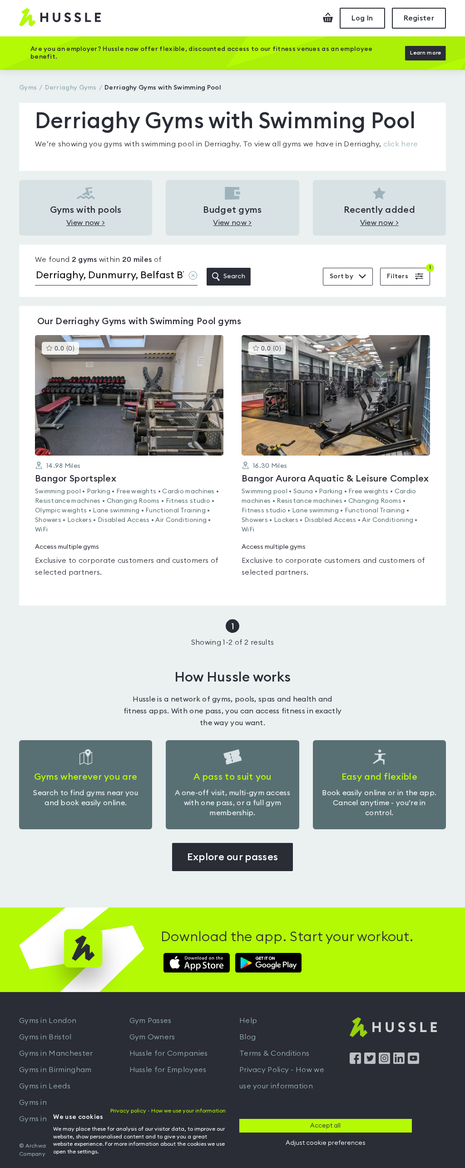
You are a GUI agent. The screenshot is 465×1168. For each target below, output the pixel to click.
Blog (247, 1037)
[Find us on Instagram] (384, 1061)
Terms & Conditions (274, 1053)
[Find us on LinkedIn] (399, 1061)
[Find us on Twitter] (370, 1061)
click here (400, 144)
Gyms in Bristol (45, 1037)
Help (248, 1020)
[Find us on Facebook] (355, 1061)
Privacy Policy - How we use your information (281, 1078)
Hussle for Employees (168, 1069)
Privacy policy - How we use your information (168, 1110)
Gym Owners (152, 1037)
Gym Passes (150, 1020)
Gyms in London (47, 1020)
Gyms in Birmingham (55, 1069)
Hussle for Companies (168, 1053)
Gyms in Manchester (56, 1053)
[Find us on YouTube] (413, 1061)
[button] (129, 461)
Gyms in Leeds (44, 1086)
